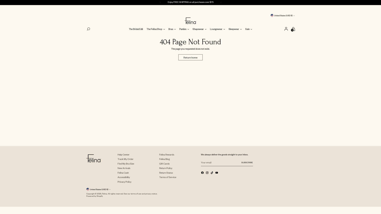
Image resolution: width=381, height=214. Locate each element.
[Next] (221, 2)
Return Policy (165, 168)
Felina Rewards (166, 154)
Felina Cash (123, 172)
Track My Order (125, 158)
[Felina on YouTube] (217, 173)
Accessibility (124, 177)
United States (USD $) (283, 15)
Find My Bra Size (126, 163)
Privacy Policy (124, 181)
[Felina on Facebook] (202, 173)
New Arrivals (124, 168)
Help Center (123, 154)
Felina (104, 193)
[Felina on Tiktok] (212, 173)
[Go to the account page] (286, 29)
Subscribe (247, 162)
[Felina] (190, 21)
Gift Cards (164, 163)
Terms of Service (167, 177)
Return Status (166, 172)
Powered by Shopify (94, 196)
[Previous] (159, 2)
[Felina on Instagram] (207, 173)
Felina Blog (164, 158)
